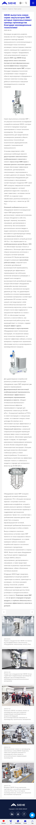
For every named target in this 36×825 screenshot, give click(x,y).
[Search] (26, 3)
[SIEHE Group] (9, 3)
